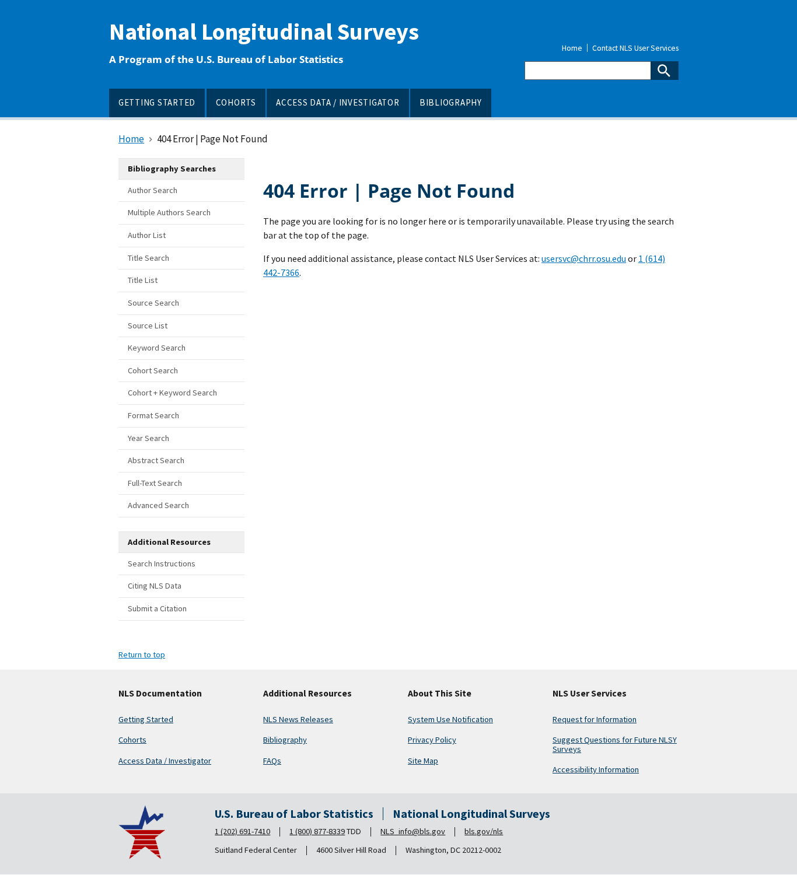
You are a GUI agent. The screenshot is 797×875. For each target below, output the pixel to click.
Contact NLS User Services (635, 48)
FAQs (272, 760)
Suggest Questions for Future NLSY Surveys (615, 744)
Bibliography (285, 739)
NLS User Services (590, 693)
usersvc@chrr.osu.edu (583, 258)
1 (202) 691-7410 (242, 831)
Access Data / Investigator (164, 760)
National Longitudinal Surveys (264, 31)
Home (572, 48)
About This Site (439, 693)
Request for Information (595, 719)
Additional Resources (307, 693)
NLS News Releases (298, 719)
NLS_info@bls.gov (412, 831)
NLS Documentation (160, 693)
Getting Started (145, 719)
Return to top (141, 654)
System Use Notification (450, 719)
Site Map (423, 760)
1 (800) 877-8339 (317, 831)
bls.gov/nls (483, 831)
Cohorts (132, 739)
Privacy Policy (432, 739)
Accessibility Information (596, 769)
